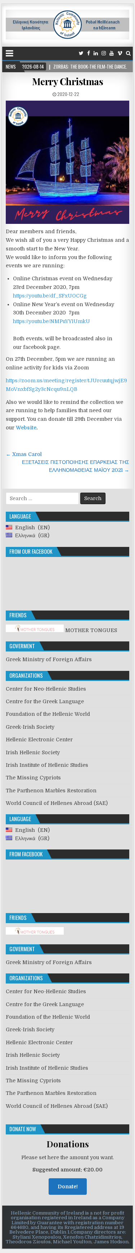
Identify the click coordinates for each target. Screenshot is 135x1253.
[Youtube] (111, 53)
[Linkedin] (96, 53)
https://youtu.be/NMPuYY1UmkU (51, 321)
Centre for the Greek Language (45, 701)
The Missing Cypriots (33, 777)
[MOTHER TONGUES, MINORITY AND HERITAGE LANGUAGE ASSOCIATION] (35, 933)
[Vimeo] (119, 53)
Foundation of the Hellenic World (48, 714)
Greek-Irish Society (30, 727)
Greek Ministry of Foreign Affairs (49, 659)
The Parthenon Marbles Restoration (51, 790)
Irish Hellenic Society (33, 752)
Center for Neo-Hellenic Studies (46, 689)
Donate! (68, 1186)
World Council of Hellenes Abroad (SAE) (57, 803)
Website (26, 427)
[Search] (128, 53)
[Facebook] (88, 53)
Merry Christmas (67, 81)
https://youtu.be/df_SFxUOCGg (50, 296)
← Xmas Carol (24, 454)
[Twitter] (81, 53)
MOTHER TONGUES (90, 630)
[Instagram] (104, 53)
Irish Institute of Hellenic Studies (47, 765)
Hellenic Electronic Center (39, 739)
